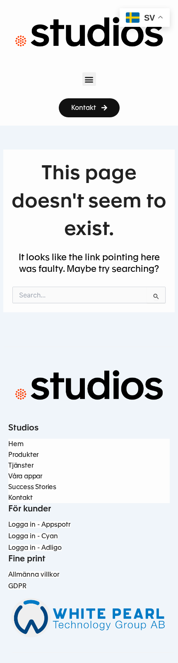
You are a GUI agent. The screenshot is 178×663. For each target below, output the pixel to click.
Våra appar (25, 476)
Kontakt (20, 497)
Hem (15, 444)
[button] (89, 79)
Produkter (23, 455)
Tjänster (20, 465)
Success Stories (32, 487)
